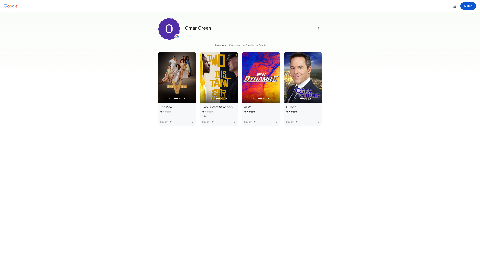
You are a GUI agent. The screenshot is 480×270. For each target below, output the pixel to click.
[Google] (11, 6)
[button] (454, 6)
